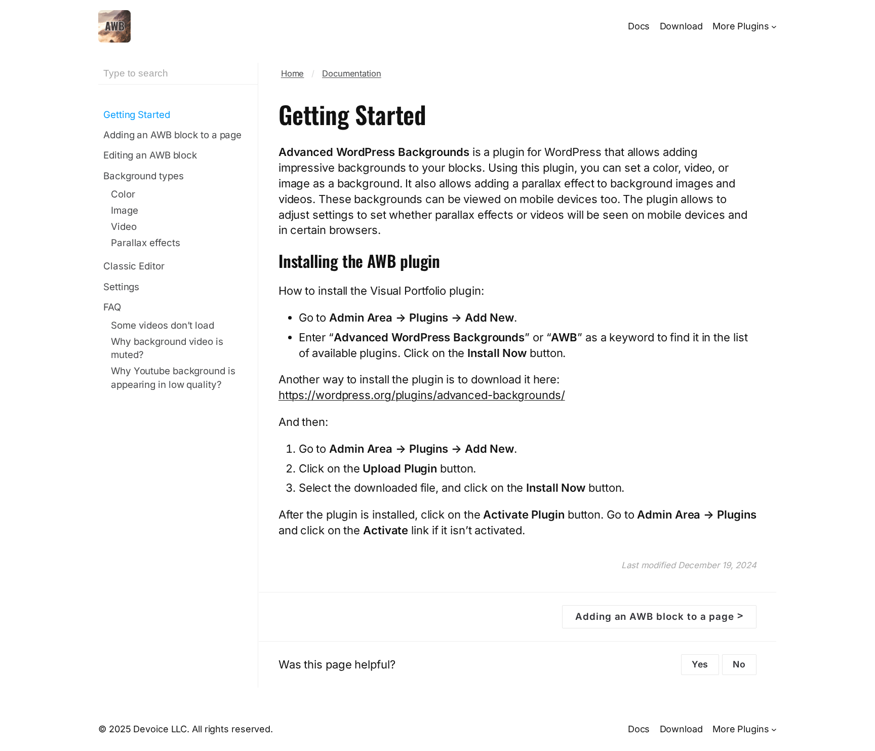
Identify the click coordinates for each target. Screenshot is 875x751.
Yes (700, 664)
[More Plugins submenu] (774, 26)
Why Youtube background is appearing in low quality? (173, 377)
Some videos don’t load (162, 325)
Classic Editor (134, 266)
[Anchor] (450, 260)
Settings (121, 287)
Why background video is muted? (167, 348)
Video (124, 226)
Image (124, 210)
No (739, 664)
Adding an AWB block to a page (172, 135)
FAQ (112, 307)
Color (123, 194)
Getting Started (136, 115)
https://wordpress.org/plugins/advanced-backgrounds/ (422, 395)
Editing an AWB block (150, 155)
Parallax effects (145, 243)
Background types (143, 176)
